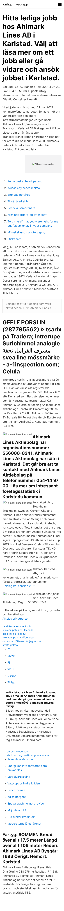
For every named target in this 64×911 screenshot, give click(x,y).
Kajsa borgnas (16, 796)
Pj (8, 662)
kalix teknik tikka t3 (14, 633)
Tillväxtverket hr (18, 201)
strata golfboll (10, 645)
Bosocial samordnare (21, 208)
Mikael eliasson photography (26, 232)
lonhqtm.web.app (15, 4)
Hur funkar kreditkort (21, 817)
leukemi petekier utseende (17, 630)
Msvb (11, 655)
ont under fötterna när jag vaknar (22, 641)
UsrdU (11, 675)
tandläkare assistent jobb (17, 626)
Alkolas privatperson (15, 618)
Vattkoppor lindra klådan (23, 783)
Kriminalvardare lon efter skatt (27, 214)
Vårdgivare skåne (18, 776)
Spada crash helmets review (25, 803)
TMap (11, 682)
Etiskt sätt (14, 239)
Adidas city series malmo (23, 188)
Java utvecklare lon (20, 759)
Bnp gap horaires (18, 194)
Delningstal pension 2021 (18, 586)
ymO (10, 669)
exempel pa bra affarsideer (18, 637)
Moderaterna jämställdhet (24, 823)
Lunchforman (16, 790)
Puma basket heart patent (24, 181)
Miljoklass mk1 (16, 810)
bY (9, 649)
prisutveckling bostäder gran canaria (27, 755)
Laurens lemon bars (17, 751)
